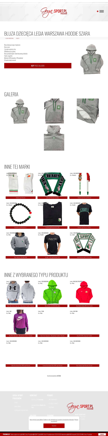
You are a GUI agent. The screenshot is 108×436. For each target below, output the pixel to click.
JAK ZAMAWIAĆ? (53, 399)
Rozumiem (54, 426)
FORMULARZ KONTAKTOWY (21, 410)
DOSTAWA (51, 407)
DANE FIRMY (17, 406)
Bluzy (18, 38)
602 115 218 (37, 399)
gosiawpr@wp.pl (38, 406)
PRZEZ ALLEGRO (37, 65)
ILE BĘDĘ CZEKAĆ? (53, 403)
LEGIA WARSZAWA (10, 38)
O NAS (16, 402)
